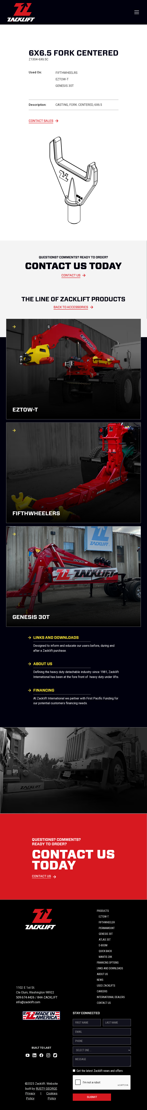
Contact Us (104, 1002)
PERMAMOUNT (107, 928)
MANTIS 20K (105, 956)
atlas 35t (105, 939)
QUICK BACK (105, 951)
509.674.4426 (25, 997)
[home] (21, 12)
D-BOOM (103, 945)
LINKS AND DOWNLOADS (110, 968)
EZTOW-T (104, 916)
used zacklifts (106, 985)
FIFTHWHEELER (107, 922)
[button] (136, 12)
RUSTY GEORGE (46, 1088)
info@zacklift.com (28, 1002)
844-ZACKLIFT (47, 997)
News (100, 979)
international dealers (111, 997)
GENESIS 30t (106, 933)
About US (102, 974)
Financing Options (108, 962)
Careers (102, 991)
